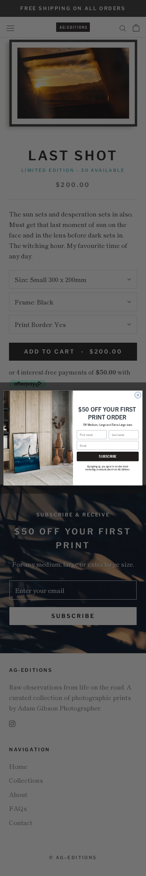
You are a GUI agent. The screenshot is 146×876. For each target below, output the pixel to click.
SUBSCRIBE (107, 456)
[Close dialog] (138, 395)
